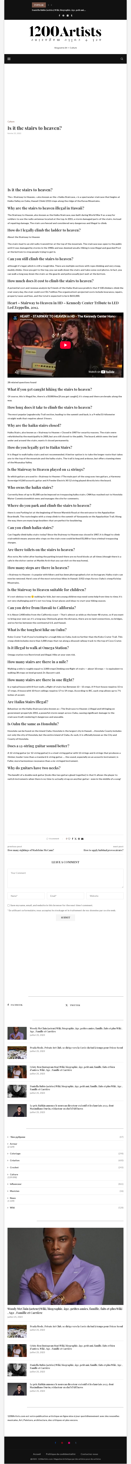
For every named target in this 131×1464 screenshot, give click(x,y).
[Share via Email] (82, 838)
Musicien (66, 1191)
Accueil (37, 1454)
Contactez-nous (89, 1454)
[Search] (121, 58)
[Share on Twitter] (75, 838)
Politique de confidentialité (60, 1454)
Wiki (66, 1207)
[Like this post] (69, 838)
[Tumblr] (71, 15)
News (13, 1198)
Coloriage (66, 1153)
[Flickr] (68, 15)
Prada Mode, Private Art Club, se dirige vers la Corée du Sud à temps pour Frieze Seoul (76, 1047)
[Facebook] (59, 15)
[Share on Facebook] (72, 838)
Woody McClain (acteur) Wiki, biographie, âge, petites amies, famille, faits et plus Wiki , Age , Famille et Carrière (76, 1030)
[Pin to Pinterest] (79, 838)
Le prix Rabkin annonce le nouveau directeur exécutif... (57, 10)
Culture (14, 1174)
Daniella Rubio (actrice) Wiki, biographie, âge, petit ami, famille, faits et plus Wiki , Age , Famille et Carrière (76, 1088)
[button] (48, 4)
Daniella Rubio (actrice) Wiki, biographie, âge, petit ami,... (59, 5)
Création (66, 1160)
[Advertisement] (65, 97)
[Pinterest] (63, 15)
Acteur (13, 1143)
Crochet (66, 1167)
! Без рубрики (66, 1137)
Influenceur (66, 1184)
